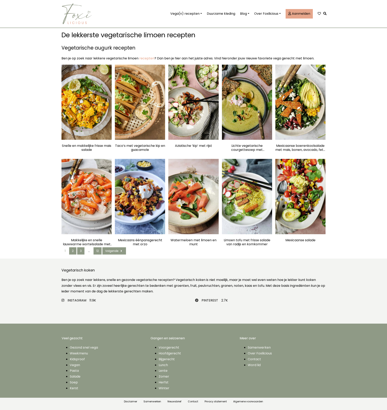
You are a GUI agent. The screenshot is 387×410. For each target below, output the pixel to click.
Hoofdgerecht (170, 353)
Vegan (75, 365)
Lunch (163, 365)
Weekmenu (79, 353)
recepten (146, 58)
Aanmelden (300, 13)
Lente (163, 370)
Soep (74, 382)
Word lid (254, 365)
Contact (254, 359)
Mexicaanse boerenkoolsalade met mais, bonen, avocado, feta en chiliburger (300, 148)
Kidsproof (77, 359)
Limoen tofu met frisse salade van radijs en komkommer (247, 242)
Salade (75, 376)
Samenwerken (259, 347)
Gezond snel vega (84, 347)
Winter (164, 388)
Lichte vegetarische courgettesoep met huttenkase (247, 148)
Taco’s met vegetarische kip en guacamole (140, 148)
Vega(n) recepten (185, 13)
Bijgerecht (167, 359)
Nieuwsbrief (174, 401)
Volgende (112, 251)
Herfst (164, 382)
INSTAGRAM (77, 300)
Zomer (164, 376)
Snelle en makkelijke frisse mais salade (86, 148)
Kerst (74, 388)
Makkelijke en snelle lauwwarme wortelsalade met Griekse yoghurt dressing (86, 242)
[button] (326, 14)
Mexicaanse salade (300, 240)
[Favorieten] (319, 13)
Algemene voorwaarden (248, 401)
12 (97, 251)
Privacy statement (216, 401)
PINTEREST (210, 300)
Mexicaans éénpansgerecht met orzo (140, 242)
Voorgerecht (169, 347)
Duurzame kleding (221, 13)
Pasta (74, 370)
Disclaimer (130, 401)
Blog (243, 13)
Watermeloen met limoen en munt (193, 242)
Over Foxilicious (266, 13)
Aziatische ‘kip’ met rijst (193, 146)
